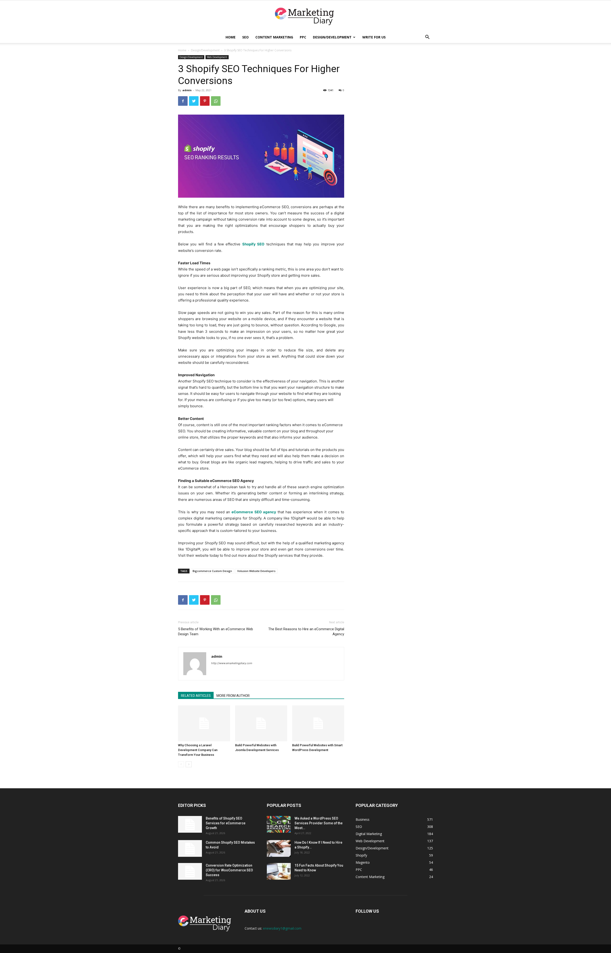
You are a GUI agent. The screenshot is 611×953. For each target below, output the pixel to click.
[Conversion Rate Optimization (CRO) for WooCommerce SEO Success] (190, 871)
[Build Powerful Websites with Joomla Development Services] (261, 723)
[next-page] (189, 764)
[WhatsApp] (216, 101)
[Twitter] (194, 101)
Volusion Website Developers (256, 571)
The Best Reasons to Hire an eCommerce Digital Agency (306, 631)
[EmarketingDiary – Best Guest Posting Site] (305, 16)
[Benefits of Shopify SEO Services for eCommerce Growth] (190, 824)
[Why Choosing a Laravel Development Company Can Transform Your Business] (204, 723)
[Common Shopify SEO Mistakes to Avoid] (190, 848)
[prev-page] (181, 764)
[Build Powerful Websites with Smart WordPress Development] (318, 723)
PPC (303, 37)
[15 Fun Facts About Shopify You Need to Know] (279, 871)
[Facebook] (183, 101)
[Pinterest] (205, 101)
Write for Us (374, 37)
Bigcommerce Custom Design (212, 571)
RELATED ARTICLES (196, 696)
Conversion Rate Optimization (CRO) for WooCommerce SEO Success (229, 870)
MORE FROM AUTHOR (233, 696)
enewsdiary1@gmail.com (282, 928)
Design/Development (332, 37)
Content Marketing (274, 37)
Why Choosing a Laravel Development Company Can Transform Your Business (197, 750)
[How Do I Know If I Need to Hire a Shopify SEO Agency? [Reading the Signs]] (279, 848)
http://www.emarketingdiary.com (231, 663)
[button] (427, 37)
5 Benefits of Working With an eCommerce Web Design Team (215, 631)
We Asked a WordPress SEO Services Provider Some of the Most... (318, 823)
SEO (245, 37)
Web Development (217, 57)
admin (187, 90)
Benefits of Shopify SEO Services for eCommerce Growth (225, 823)
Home (231, 37)
